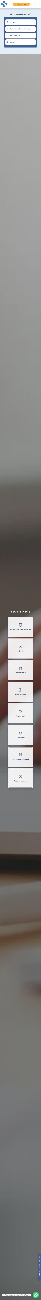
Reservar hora (21, 4)
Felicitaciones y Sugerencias (39, 1266)
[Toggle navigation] (37, 4)
